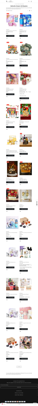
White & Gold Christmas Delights (10, 205)
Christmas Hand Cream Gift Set (10, 121)
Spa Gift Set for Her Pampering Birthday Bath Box (11, 233)
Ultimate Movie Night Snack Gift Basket (11, 294)
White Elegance (21, 205)
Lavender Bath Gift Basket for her (10, 262)
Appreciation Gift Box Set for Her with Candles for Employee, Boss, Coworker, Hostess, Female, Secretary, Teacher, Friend (12, 151)
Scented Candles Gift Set (22, 89)
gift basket (7, 231)
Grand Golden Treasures (22, 179)
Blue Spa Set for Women (22, 30)
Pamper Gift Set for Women (10, 89)
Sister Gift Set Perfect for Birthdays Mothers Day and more (25, 353)
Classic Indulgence (8, 179)
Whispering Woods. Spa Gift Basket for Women (24, 60)
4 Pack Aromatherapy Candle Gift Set (11, 30)
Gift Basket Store (10, 1)
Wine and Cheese (21, 150)
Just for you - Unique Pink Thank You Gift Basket (25, 323)
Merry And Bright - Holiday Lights (24, 121)
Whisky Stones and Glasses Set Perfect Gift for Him (25, 233)
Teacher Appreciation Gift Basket (24, 294)
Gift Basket (7, 29)
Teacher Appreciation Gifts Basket (24, 262)
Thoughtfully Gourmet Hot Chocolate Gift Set (12, 60)
